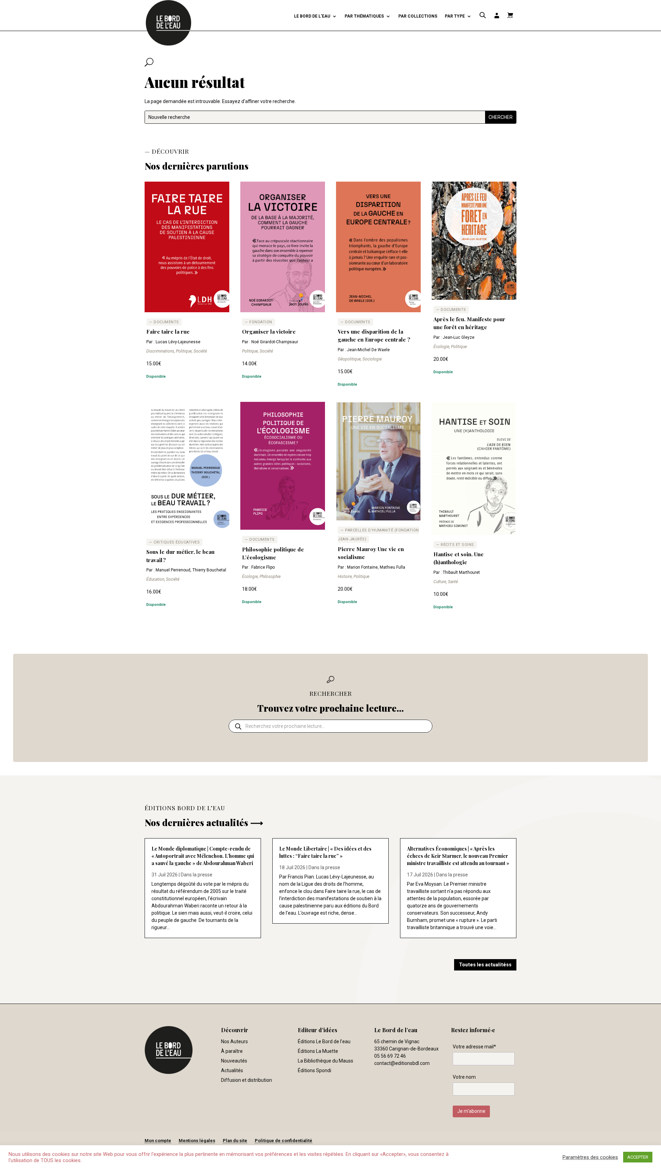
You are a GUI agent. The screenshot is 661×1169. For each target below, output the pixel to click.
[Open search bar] (482, 15)
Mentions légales (197, 1140)
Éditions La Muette (318, 1051)
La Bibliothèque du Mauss (325, 1061)
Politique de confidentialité (283, 1140)
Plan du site (235, 1140)
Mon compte (158, 1140)
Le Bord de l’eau (312, 16)
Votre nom (464, 1077)
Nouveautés (234, 1061)
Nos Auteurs (234, 1041)
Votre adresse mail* (474, 1046)
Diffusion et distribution (246, 1080)
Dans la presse (196, 874)
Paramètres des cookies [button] (590, 1157)
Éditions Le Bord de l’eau (324, 1041)
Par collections (417, 16)
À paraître (232, 1051)
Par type (455, 16)
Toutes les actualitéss (485, 964)
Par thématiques (364, 16)
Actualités (232, 1070)
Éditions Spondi (314, 1070)
